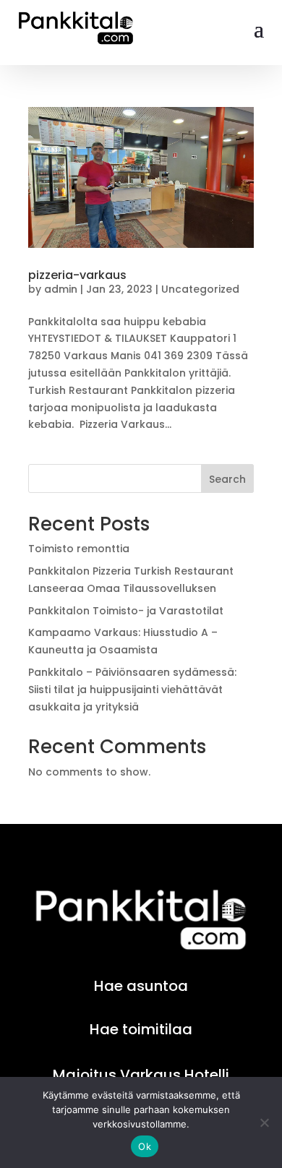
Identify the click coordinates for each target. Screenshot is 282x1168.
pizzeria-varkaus (77, 275)
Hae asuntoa (141, 986)
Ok (144, 1146)
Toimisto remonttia (78, 548)
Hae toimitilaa (141, 1029)
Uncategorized (200, 289)
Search (227, 479)
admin (60, 289)
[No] (264, 1122)
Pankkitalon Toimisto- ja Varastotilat (125, 611)
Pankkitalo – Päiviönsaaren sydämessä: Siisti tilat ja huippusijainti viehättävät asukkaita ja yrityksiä (132, 689)
